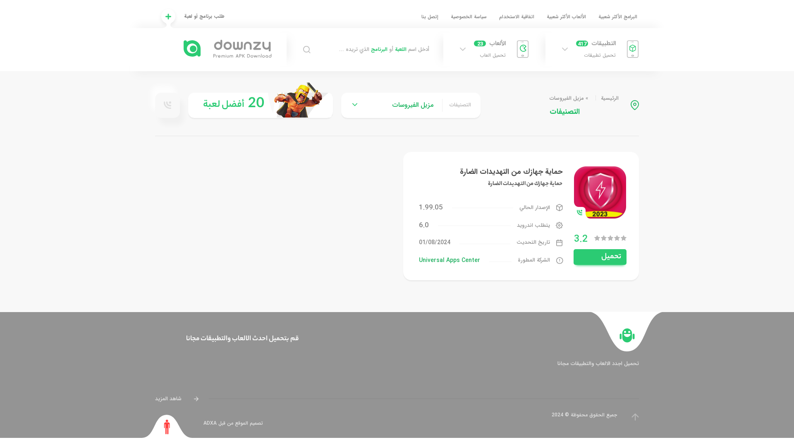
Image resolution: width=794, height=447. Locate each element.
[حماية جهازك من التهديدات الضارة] (600, 192)
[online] (167, 105)
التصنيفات (460, 105)
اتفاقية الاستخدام (516, 17)
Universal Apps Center (449, 260)
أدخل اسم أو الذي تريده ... (384, 50)
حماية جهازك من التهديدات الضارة (511, 172)
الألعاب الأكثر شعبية (566, 17)
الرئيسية (610, 98)
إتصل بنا (429, 17)
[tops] (260, 105)
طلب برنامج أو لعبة (204, 16)
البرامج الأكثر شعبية (617, 17)
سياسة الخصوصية (469, 17)
